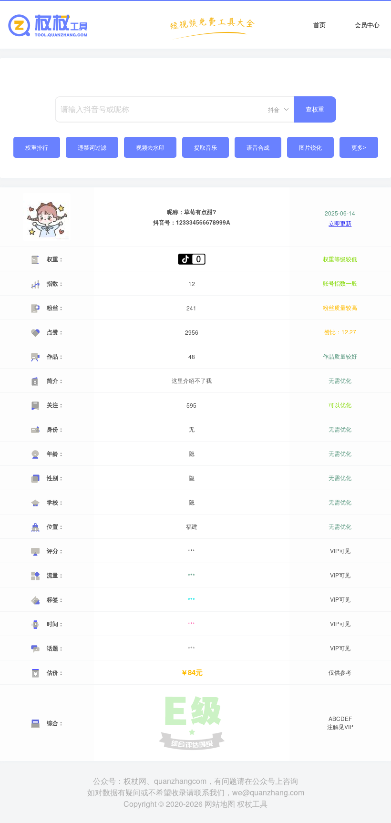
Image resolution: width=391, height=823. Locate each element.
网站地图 (220, 803)
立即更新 (340, 223)
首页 (319, 24)
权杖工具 (252, 803)
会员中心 (367, 24)
